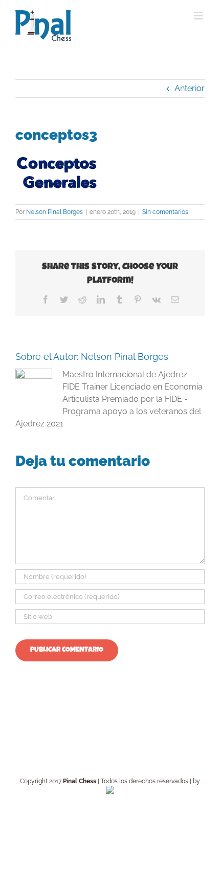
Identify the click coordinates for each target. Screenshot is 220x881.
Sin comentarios (165, 212)
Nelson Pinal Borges (54, 212)
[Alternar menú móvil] (199, 15)
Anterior (189, 88)
